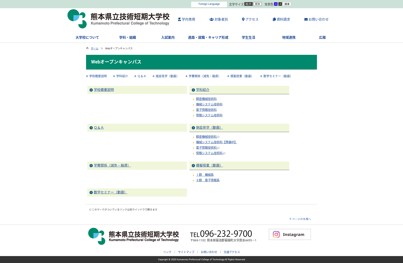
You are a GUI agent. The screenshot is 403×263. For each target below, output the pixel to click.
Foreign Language (209, 3)
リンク (167, 252)
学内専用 (188, 19)
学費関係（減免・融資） (205, 76)
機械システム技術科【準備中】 (216, 142)
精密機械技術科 (206, 99)
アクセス (252, 19)
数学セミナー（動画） (278, 76)
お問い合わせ (318, 19)
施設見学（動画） (167, 76)
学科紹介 (122, 76)
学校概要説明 (98, 76)
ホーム (94, 48)
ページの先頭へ (301, 219)
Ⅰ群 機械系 (205, 175)
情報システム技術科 (209, 115)
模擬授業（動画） (242, 76)
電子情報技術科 (206, 110)
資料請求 (283, 19)
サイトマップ (186, 252)
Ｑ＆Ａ (141, 76)
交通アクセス (232, 252)
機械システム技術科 (209, 104)
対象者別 (221, 19)
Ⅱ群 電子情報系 (208, 180)
